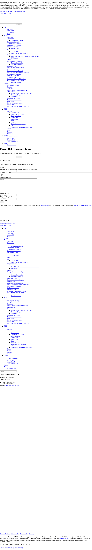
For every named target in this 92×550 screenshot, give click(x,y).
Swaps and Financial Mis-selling (16, 79)
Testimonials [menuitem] (10, 235)
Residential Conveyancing (18, 124)
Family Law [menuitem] (14, 337)
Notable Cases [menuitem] (15, 255)
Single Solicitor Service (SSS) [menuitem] (19, 262)
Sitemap (31, 534)
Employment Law (16, 116)
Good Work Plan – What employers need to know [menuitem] (25, 267)
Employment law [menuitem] (12, 264)
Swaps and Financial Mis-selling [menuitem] (16, 291)
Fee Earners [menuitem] (10, 360)
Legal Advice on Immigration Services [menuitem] (18, 284)
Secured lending (11, 77)
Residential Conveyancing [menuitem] (18, 344)
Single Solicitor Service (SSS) (19, 53)
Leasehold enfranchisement (15, 71)
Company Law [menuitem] (15, 333)
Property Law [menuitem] (15, 342)
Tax (12, 125)
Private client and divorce (14, 103)
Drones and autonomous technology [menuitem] (17, 305)
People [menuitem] (5, 325)
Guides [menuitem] (9, 349)
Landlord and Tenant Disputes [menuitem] (15, 280)
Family (9, 50)
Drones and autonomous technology (17, 90)
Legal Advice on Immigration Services (18, 72)
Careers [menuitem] (6, 356)
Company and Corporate (14, 43)
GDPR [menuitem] (9, 270)
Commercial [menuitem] (10, 243)
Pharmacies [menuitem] (10, 318)
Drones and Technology (17, 114)
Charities (9, 87)
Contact (6, 143)
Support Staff (11, 140)
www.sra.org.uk (63, 538)
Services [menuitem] (6, 238)
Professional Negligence (14, 74)
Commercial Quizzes (17, 40)
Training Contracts (12, 141)
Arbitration (10, 37)
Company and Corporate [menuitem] (14, 249)
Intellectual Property (13, 66)
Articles (9, 111)
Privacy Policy (45, 205)
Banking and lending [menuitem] (13, 300)
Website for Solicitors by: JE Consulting (11, 547)
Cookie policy (24, 534)
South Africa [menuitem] (10, 233)
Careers (6, 135)
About (5, 27)
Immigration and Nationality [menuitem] (15, 272)
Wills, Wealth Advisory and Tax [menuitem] (16, 293)
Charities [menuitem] (9, 302)
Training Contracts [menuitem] (12, 363)
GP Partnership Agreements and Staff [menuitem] (21, 310)
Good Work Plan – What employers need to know (25, 56)
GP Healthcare (11, 92)
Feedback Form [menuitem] (11, 368)
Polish (2, 13)
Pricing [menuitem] (9, 236)
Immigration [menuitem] (14, 339)
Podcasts (9, 132)
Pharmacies (10, 101)
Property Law (15, 122)
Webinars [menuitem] (9, 354)
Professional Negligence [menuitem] (14, 286)
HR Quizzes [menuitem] (14, 268)
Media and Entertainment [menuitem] (14, 317)
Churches (10, 88)
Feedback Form (11, 145)
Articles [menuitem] (9, 330)
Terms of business (5, 534)
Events (9, 130)
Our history (10, 29)
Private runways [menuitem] (11, 321)
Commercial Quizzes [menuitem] (17, 246)
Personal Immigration (17, 64)
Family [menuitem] (9, 258)
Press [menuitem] (12, 341)
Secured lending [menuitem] (11, 289)
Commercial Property (13, 42)
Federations (14, 96)
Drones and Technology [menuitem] (17, 334)
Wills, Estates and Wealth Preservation (21, 127)
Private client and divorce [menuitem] (14, 320)
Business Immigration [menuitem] (17, 275)
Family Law (14, 117)
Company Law (15, 112)
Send (2, 202)
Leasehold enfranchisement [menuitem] (15, 283)
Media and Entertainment (14, 100)
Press (12, 120)
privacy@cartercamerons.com (82, 205)
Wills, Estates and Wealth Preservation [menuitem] (21, 347)
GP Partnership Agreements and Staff (21, 93)
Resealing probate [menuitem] (16, 296)
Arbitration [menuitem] (10, 241)
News (5, 109)
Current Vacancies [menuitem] (12, 358)
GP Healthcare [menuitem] (11, 308)
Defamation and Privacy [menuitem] (14, 251)
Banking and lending (13, 85)
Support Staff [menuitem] (11, 362)
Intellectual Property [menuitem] (13, 278)
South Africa (7, 13)
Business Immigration (17, 63)
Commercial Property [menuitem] (13, 247)
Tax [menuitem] (12, 345)
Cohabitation (14, 51)
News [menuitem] (5, 327)
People (5, 108)
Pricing (9, 34)
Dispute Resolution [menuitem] (12, 253)
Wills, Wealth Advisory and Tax (16, 80)
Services (6, 35)
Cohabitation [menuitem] (14, 260)
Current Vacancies (12, 137)
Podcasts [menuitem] (9, 352)
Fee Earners (10, 138)
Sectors (6, 83)
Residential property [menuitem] (13, 288)
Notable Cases (15, 48)
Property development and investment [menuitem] (18, 323)
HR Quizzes (14, 58)
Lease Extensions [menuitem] (12, 281)
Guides (9, 128)
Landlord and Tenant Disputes (15, 67)
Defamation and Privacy (14, 45)
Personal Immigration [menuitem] (17, 276)
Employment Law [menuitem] (16, 336)
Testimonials (10, 32)
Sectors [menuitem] (6, 298)
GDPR (9, 59)
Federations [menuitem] (14, 313)
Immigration (14, 119)
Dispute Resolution (12, 47)
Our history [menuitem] (10, 231)
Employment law (12, 55)
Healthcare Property (16, 95)
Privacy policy (15, 534)
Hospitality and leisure (13, 98)
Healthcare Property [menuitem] (16, 312)
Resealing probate (16, 82)
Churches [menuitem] (10, 304)
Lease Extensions (12, 69)
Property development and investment (18, 106)
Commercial (10, 38)
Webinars (9, 133)
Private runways (11, 104)
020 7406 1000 (4, 11)
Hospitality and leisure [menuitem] (13, 315)
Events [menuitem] (9, 350)
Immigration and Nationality (15, 61)
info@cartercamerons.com (17, 11)
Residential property (13, 75)
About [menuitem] (5, 229)
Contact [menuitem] (6, 365)
